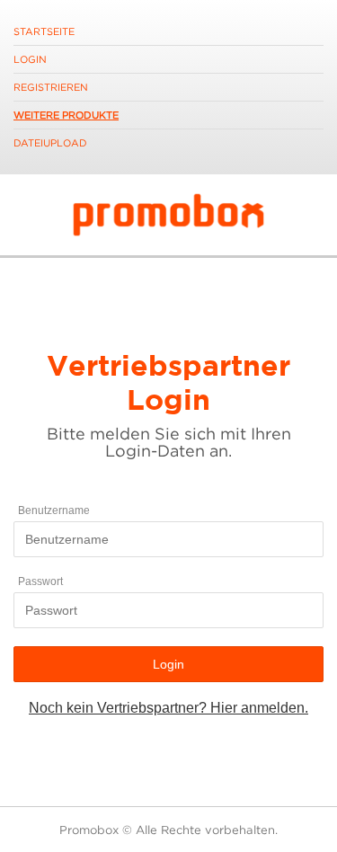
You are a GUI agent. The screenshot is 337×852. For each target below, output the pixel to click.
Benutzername (54, 510)
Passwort (40, 581)
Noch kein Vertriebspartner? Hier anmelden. (168, 707)
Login (30, 59)
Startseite (44, 31)
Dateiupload (50, 143)
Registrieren (50, 87)
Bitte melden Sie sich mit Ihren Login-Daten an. (169, 442)
